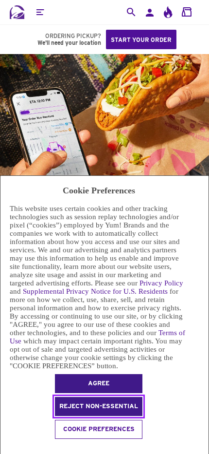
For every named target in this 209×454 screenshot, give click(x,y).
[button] (40, 12)
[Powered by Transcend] (4, 448)
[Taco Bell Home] (17, 12)
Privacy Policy (161, 283)
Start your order (141, 39)
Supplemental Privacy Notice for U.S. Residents (95, 291)
